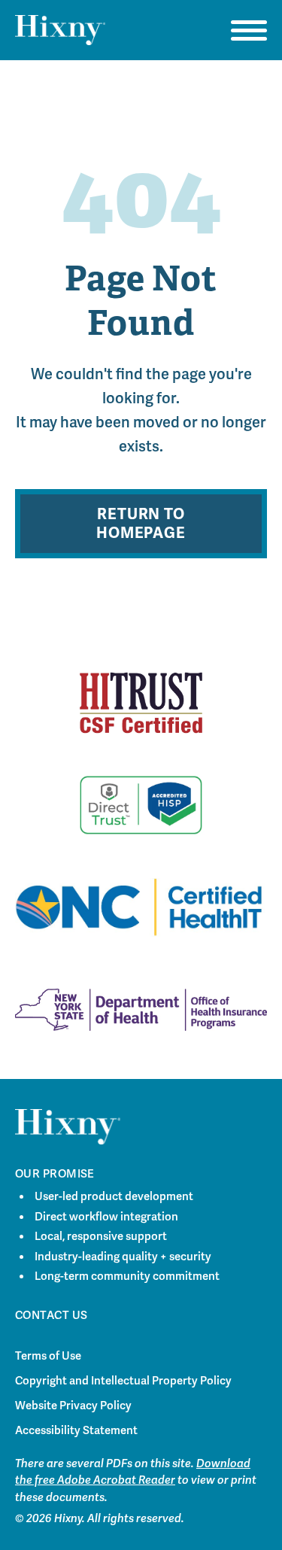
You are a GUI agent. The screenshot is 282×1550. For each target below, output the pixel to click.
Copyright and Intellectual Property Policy (123, 1380)
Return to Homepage (140, 523)
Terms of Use (48, 1356)
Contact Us (51, 1315)
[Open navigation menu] (249, 30)
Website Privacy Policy (73, 1405)
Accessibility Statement (76, 1430)
